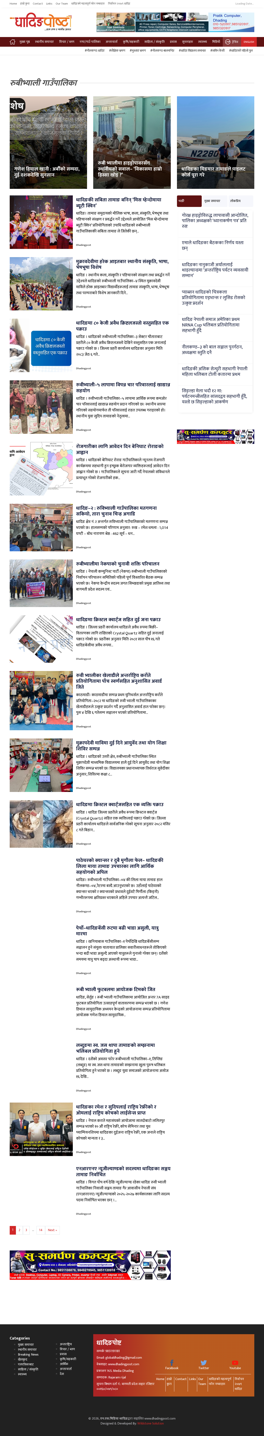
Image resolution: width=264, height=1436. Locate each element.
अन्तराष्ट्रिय (66, 1344)
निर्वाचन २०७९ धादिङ (119, 3)
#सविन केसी (217, 50)
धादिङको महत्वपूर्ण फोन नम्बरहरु (88, 3)
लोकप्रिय (235, 201)
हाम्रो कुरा (24, 3)
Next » (52, 1230)
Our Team (62, 3)
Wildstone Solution (150, 1423)
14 (40, 1230)
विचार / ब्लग (66, 42)
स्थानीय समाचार (44, 42)
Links (49, 3)
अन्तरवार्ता (112, 42)
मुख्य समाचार (212, 201)
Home (13, 3)
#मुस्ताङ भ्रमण (137, 50)
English (249, 41)
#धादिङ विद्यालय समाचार (192, 50)
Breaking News (28, 1354)
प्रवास (173, 42)
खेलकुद (22, 1359)
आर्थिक (64, 1364)
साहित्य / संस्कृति (154, 42)
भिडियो (216, 42)
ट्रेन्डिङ (235, 41)
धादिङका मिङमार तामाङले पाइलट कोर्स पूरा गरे (213, 172)
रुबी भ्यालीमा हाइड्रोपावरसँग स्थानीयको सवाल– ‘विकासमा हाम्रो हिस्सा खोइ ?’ (130, 169)
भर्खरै (181, 201)
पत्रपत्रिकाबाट (26, 1364)
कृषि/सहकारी (131, 42)
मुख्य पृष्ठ (25, 42)
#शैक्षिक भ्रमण (116, 50)
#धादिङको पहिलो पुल (240, 50)
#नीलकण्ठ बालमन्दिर (161, 50)
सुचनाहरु (187, 42)
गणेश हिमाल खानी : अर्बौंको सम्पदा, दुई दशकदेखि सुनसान (47, 172)
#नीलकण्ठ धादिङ (94, 50)
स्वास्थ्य (202, 42)
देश (62, 1374)
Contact (38, 3)
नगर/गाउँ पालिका (90, 42)
